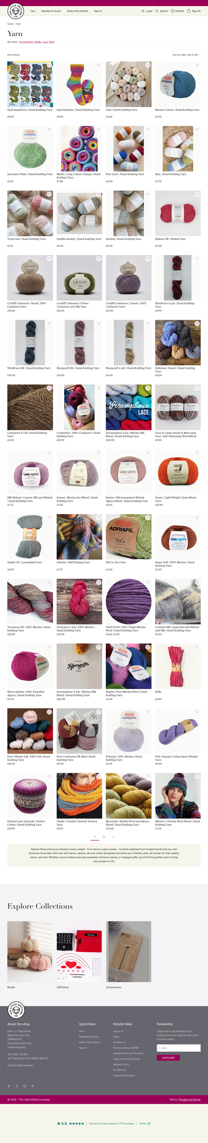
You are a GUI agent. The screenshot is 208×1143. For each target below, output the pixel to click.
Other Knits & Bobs (77, 10)
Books (38, 42)
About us (118, 1031)
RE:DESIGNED (96, 3)
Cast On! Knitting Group (126, 1058)
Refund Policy (121, 1064)
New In (98, 10)
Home (10, 24)
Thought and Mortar (189, 1099)
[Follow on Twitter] (16, 1086)
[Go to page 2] (113, 836)
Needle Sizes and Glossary (128, 1053)
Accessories (26, 42)
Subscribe (168, 1057)
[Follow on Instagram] (24, 1086)
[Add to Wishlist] (49, 65)
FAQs (116, 1036)
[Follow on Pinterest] (32, 1086)
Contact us (119, 1042)
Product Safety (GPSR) (126, 1047)
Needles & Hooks (51, 10)
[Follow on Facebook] (8, 1086)
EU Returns (119, 1069)
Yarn (32, 10)
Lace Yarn (48, 42)
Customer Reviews (123, 1075)
